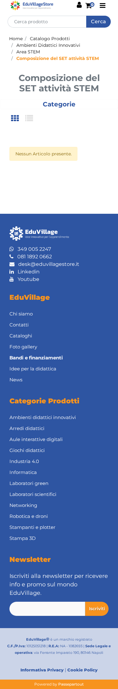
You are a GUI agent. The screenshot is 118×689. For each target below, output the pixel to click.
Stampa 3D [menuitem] (22, 538)
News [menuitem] (15, 380)
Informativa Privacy (42, 669)
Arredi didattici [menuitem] (26, 428)
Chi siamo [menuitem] (21, 314)
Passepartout (71, 684)
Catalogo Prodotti (50, 38)
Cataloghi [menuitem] (20, 336)
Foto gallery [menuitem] (23, 347)
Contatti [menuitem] (19, 325)
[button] (98, 22)
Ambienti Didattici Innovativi (48, 45)
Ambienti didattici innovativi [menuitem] (42, 417)
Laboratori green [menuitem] (28, 483)
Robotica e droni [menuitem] (28, 516)
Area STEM (28, 52)
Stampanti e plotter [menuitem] (32, 527)
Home (16, 38)
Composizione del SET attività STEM (57, 58)
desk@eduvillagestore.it (46, 264)
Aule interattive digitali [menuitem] (36, 439)
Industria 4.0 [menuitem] (24, 461)
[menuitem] (59, 358)
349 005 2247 (32, 249)
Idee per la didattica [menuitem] (32, 369)
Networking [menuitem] (23, 505)
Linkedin (27, 272)
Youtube (26, 279)
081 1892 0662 (33, 257)
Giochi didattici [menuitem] (27, 450)
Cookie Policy (82, 669)
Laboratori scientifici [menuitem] (32, 494)
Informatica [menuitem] (23, 472)
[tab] (18, 118)
